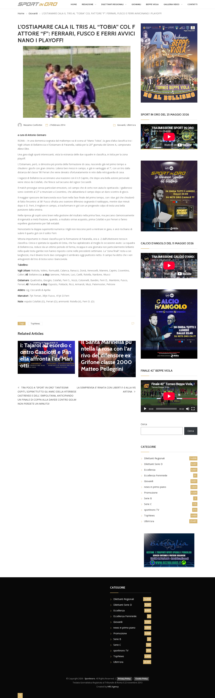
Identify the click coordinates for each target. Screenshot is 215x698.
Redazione (87, 4)
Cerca (144, 424)
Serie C (148, 504)
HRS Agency (113, 686)
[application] (169, 396)
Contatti (192, 4)
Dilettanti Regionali (112, 4)
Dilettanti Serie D (153, 464)
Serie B (148, 498)
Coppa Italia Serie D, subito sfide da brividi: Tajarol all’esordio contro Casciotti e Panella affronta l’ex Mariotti (46, 348)
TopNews (35, 323)
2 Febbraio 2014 (57, 125)
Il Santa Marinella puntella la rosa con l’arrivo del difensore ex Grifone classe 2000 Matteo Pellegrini (106, 355)
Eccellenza (149, 469)
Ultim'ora (131, 125)
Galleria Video (171, 4)
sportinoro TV (151, 509)
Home (74, 4)
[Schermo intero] (193, 408)
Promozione (151, 492)
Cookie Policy (141, 678)
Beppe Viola (152, 4)
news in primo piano (155, 486)
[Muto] (187, 408)
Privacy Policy (124, 678)
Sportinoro (90, 678)
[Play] (145, 408)
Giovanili (136, 4)
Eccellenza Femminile (155, 475)
